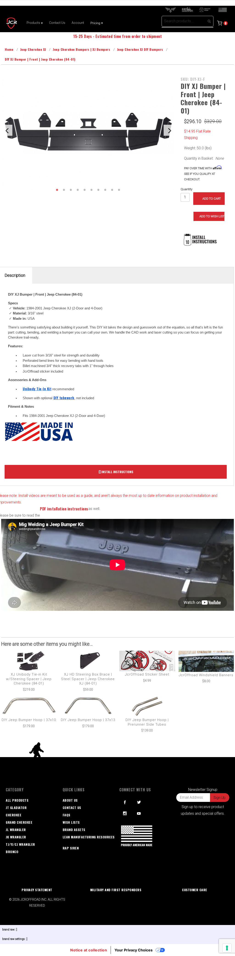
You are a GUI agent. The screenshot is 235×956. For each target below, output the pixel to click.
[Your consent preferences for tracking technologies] (227, 948)
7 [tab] (98, 189)
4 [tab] (77, 189)
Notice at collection (88, 950)
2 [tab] (64, 189)
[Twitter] (139, 802)
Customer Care (194, 889)
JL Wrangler (16, 829)
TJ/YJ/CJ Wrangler (20, 844)
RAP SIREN (71, 848)
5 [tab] (84, 189)
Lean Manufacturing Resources (89, 836)
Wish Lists (71, 822)
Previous (7, 130)
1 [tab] (57, 189)
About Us (70, 800)
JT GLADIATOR (16, 807)
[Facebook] (125, 802)
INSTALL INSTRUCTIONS (117, 472)
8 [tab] (105, 189)
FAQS (66, 814)
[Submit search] (209, 21)
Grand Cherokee (19, 822)
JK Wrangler (16, 836)
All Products (17, 800)
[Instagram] (125, 813)
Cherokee (13, 814)
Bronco (12, 851)
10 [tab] (119, 189)
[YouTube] (139, 813)
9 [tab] (112, 189)
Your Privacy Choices (134, 950)
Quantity (186, 189)
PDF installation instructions (64, 509)
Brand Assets (74, 829)
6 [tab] (91, 189)
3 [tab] (70, 189)
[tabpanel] (88, 130)
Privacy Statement (37, 889)
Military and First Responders (116, 889)
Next (169, 130)
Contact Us (72, 807)
